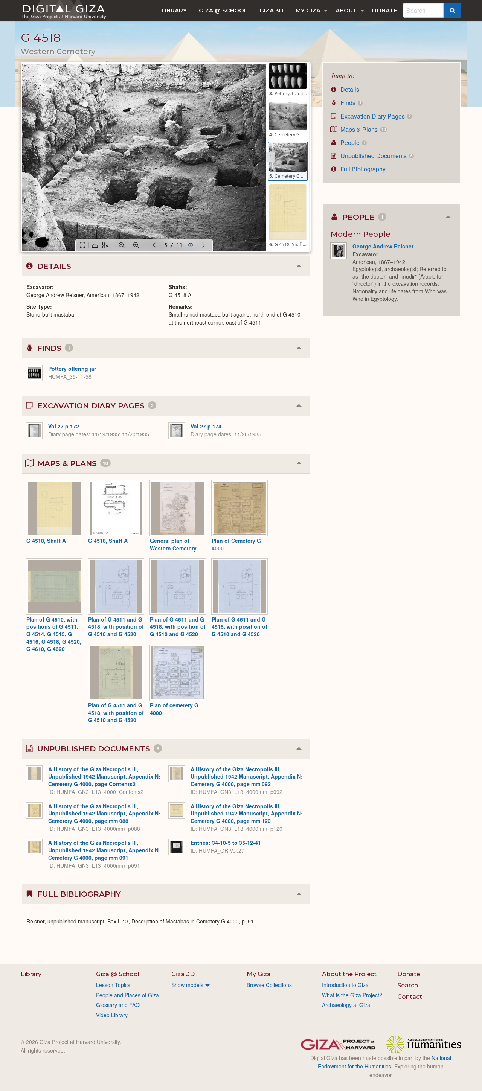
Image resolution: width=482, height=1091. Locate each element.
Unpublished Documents (375, 155)
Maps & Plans (362, 129)
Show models (187, 984)
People (352, 142)
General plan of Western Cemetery (173, 544)
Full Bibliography (362, 169)
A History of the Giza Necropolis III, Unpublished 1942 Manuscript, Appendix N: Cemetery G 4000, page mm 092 (247, 776)
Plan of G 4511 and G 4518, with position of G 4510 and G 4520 (116, 627)
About (346, 10)
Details (349, 89)
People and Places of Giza (127, 995)
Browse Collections (269, 985)
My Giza (308, 10)
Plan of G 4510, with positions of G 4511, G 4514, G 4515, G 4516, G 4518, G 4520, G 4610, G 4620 (53, 634)
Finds (350, 102)
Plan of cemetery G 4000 (174, 708)
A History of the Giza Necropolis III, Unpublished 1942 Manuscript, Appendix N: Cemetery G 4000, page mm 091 (104, 850)
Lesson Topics (113, 985)
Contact (409, 996)
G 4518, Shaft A (46, 540)
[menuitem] (174, 10)
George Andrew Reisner (382, 246)
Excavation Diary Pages (374, 116)
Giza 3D (271, 10)
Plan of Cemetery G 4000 (236, 544)
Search (407, 985)
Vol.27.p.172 (63, 426)
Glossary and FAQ (118, 1005)
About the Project (349, 974)
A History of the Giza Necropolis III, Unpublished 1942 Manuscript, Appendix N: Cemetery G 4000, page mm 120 (247, 813)
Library (174, 10)
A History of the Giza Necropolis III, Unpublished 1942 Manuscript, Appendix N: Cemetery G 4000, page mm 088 (104, 813)
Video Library (112, 1015)
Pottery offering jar (72, 368)
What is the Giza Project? (352, 995)
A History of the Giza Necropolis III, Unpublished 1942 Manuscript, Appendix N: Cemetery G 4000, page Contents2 (104, 776)
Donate (384, 10)
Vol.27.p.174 (206, 426)
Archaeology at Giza (346, 1005)
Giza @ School (223, 10)
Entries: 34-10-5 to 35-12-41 (226, 842)
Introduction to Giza (345, 985)
